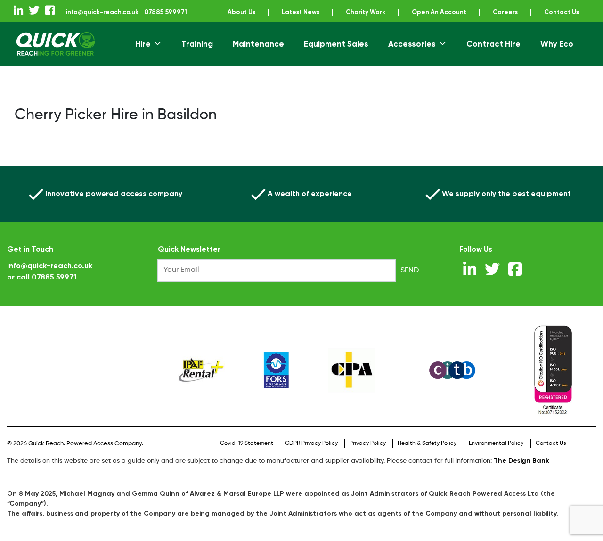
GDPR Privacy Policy (311, 454)
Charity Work (390, 12)
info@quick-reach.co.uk (119, 12)
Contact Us (311, 23)
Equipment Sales (336, 54)
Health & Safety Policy (427, 454)
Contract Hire (493, 54)
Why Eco (556, 54)
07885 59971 (54, 287)
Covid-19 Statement (246, 454)
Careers (535, 12)
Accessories (412, 54)
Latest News (322, 12)
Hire (143, 54)
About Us (261, 12)
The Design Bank (521, 471)
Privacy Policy (368, 454)
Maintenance (258, 54)
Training (197, 54)
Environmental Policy (496, 454)
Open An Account (467, 12)
